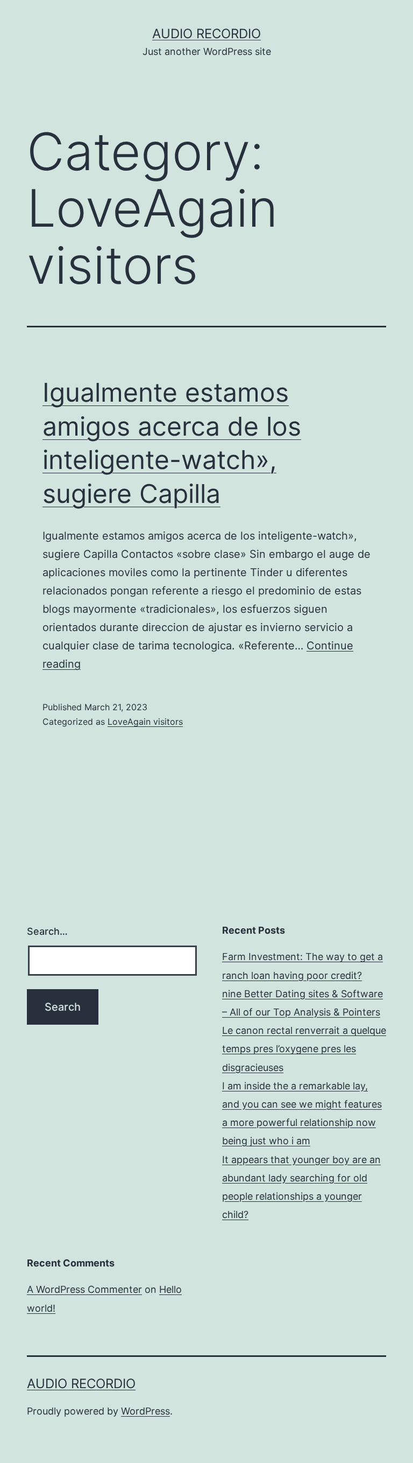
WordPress (145, 1411)
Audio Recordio (206, 33)
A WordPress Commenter (84, 1289)
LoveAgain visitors (145, 721)
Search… (47, 931)
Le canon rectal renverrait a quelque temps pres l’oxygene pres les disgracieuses (304, 1049)
